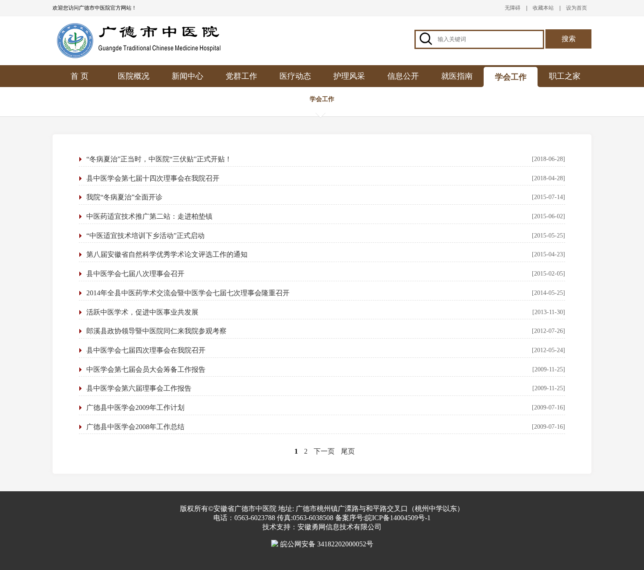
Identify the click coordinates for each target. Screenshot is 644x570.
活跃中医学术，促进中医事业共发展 (142, 312)
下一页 (324, 451)
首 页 (79, 76)
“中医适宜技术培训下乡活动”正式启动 (145, 235)
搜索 (569, 38)
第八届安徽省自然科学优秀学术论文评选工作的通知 (167, 254)
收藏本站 (543, 8)
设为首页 (576, 8)
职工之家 (564, 76)
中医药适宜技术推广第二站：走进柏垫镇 (149, 216)
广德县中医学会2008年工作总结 (135, 426)
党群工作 (241, 76)
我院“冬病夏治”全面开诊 (124, 197)
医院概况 (133, 76)
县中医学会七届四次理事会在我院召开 (145, 350)
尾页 (348, 451)
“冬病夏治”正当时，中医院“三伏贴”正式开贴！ (159, 159)
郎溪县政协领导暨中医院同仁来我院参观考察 (156, 331)
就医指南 (457, 76)
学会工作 (511, 77)
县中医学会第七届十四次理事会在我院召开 (152, 178)
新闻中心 (187, 76)
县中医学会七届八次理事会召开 (135, 273)
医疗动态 (295, 76)
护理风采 (349, 76)
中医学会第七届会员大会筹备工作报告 (145, 369)
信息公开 (403, 76)
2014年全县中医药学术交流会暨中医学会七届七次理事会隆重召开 (188, 293)
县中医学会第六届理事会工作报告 (138, 388)
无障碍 (512, 8)
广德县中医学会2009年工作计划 (135, 407)
